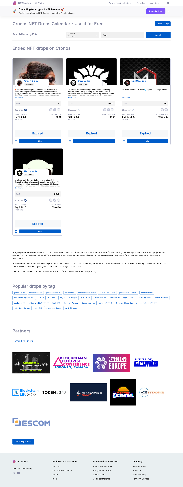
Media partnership (101, 478)
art (114, 298)
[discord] (58, 109)
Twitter (41, 3)
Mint (40, 141)
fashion (128, 298)
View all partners (23, 441)
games (19, 293)
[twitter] (54, 109)
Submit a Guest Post (102, 466)
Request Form (139, 466)
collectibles (29, 84)
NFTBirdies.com (77, 252)
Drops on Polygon (71, 303)
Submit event (99, 474)
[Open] (96, 35)
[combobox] (79, 36)
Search (158, 35)
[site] (50, 109)
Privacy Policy (139, 474)
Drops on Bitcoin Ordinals (126, 303)
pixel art (19, 303)
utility (100, 298)
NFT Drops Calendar (62, 470)
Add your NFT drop (102, 470)
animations (149, 303)
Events (56, 474)
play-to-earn (68, 298)
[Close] (169, 11)
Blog (55, 478)
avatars (69, 293)
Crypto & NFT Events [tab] (24, 341)
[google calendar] (16, 141)
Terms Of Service (141, 478)
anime (147, 293)
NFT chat (57, 466)
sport (40, 298)
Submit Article (155, 11)
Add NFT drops (162, 24)
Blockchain (71, 33)
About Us (137, 470)
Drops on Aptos (88, 303)
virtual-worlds (39, 303)
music (52, 298)
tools (56, 303)
